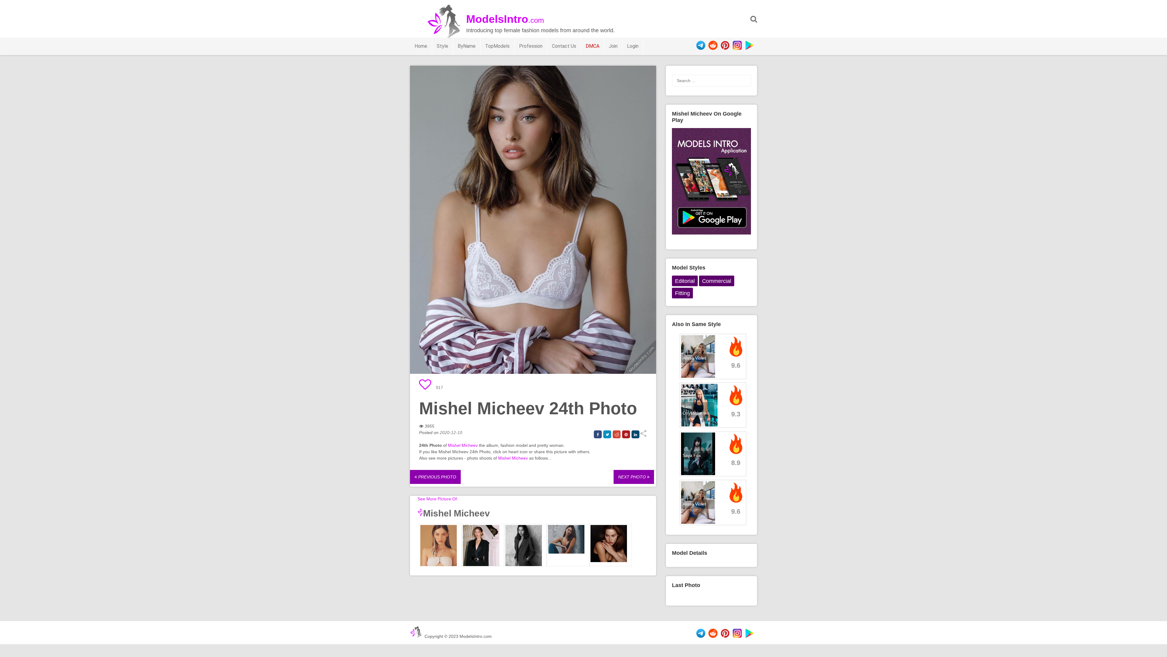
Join (613, 46)
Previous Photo (436, 476)
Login (633, 46)
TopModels (497, 46)
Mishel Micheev (463, 445)
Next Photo (632, 476)
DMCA (592, 46)
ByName (467, 46)
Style (442, 46)
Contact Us (564, 46)
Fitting (682, 293)
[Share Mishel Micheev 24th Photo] (643, 435)
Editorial (685, 281)
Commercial (716, 281)
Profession (530, 46)
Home (421, 46)
